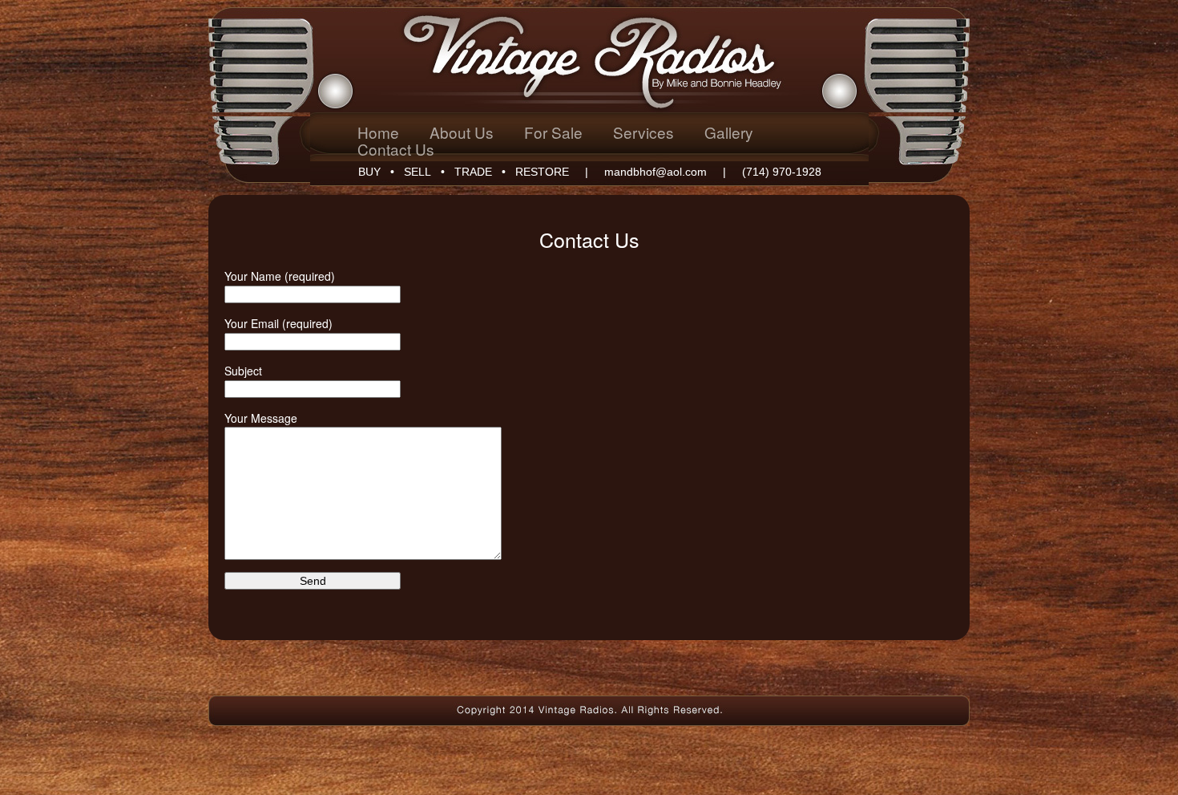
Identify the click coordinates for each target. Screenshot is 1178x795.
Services (643, 132)
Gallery (728, 132)
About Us (462, 132)
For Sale (553, 132)
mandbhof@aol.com (655, 171)
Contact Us (395, 149)
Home (378, 132)
